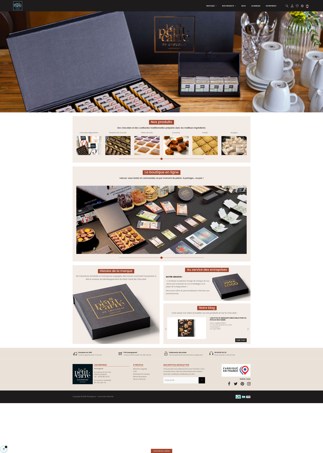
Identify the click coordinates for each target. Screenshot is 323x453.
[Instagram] (249, 384)
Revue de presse (139, 377)
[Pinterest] (242, 384)
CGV (135, 371)
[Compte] (292, 6)
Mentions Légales (140, 369)
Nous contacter (139, 379)
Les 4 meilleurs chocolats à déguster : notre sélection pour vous (180, 320)
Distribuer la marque (141, 374)
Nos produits (161, 122)
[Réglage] (302, 6)
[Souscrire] (202, 380)
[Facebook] (229, 384)
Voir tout (240, 340)
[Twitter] (236, 384)
